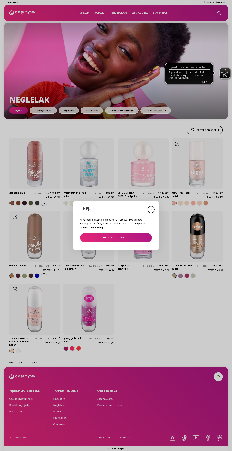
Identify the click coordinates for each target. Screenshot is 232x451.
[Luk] (151, 209)
